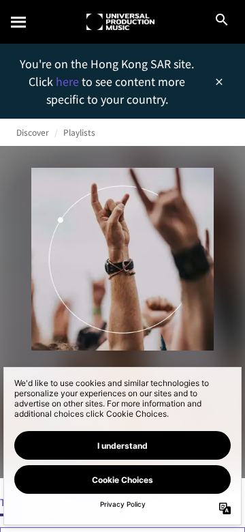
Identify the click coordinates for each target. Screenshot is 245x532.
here (69, 81)
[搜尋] (19, 21)
